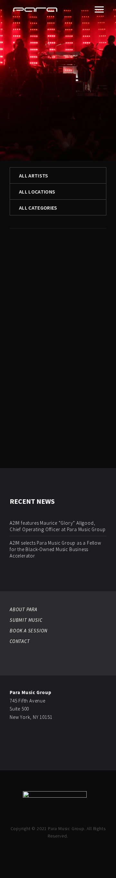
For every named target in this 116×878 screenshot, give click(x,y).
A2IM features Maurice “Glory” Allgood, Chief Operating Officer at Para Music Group (57, 526)
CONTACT (20, 641)
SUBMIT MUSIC (26, 620)
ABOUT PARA (23, 609)
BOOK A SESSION (28, 631)
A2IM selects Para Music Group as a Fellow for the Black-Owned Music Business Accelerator (55, 549)
